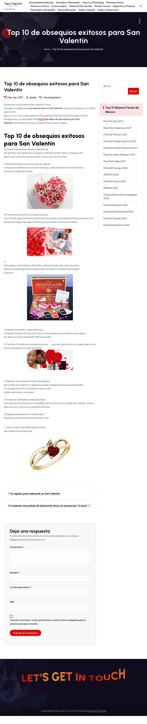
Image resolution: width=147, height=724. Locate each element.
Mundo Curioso (102, 6)
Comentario (17, 547)
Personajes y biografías (42, 9)
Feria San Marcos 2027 (115, 134)
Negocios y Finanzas (124, 6)
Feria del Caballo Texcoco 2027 (120, 141)
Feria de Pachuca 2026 (116, 205)
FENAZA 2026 (111, 187)
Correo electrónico (21, 587)
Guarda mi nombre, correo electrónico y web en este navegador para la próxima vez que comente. (48, 622)
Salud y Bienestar (67, 9)
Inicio (47, 49)
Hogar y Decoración (108, 9)
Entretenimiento (115, 2)
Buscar (107, 85)
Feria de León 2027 (114, 121)
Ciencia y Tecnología (93, 2)
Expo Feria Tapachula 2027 (117, 127)
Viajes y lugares (87, 9)
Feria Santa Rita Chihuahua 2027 (121, 147)
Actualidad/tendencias (41, 2)
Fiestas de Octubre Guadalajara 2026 (120, 196)
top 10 (42, 119)
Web (12, 601)
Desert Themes (98, 710)
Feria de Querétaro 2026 (116, 225)
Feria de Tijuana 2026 (115, 181)
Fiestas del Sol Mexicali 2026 (118, 211)
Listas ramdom (59, 6)
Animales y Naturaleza (68, 2)
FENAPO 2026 (111, 174)
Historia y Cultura (39, 6)
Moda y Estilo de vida (80, 6)
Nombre (15, 572)
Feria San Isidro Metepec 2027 (119, 154)
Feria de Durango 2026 (116, 167)
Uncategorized (52, 97)
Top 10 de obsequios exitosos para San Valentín (78, 49)
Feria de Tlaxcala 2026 (115, 218)
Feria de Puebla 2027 (115, 161)
